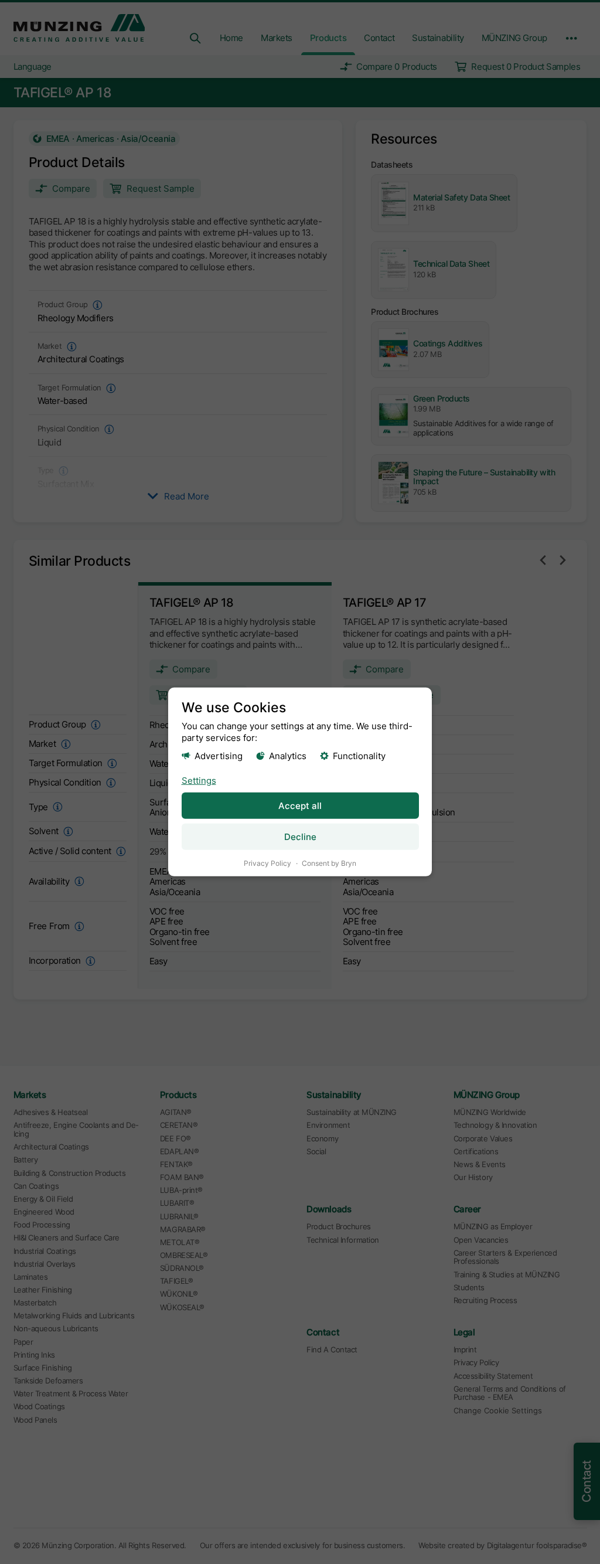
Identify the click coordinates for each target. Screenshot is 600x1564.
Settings (199, 780)
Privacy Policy (267, 863)
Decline (300, 836)
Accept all (300, 805)
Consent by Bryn (329, 863)
